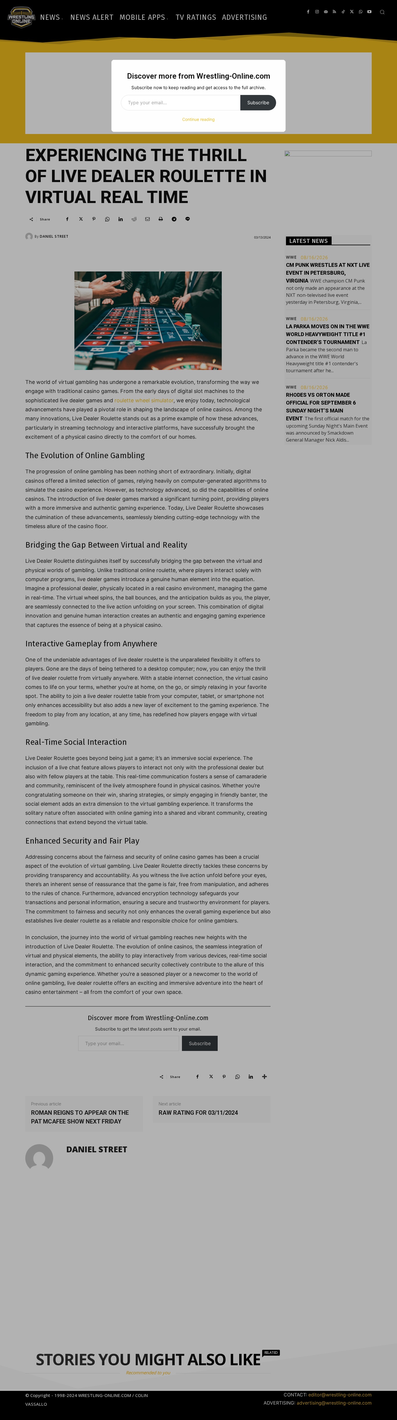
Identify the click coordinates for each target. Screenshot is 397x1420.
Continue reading (198, 119)
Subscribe (258, 102)
